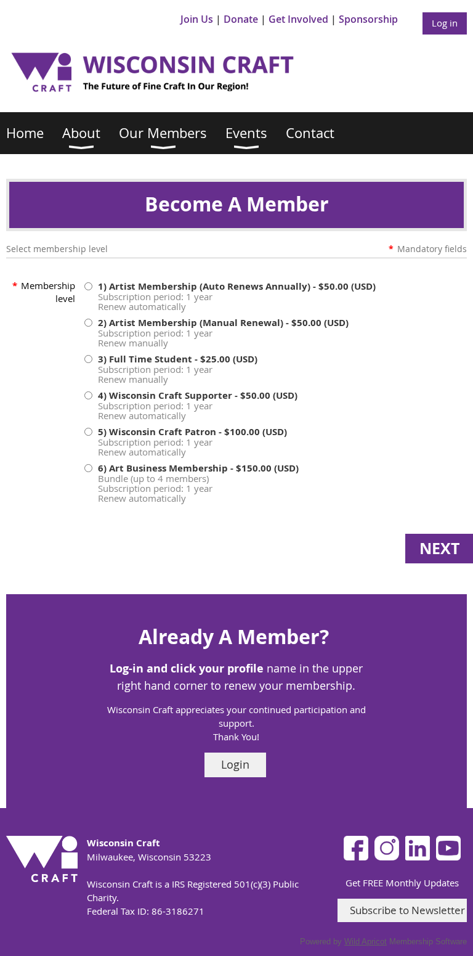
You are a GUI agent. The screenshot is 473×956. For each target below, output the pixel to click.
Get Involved (298, 19)
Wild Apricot (365, 941)
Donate (241, 19)
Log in (445, 23)
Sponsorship (368, 19)
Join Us (196, 19)
